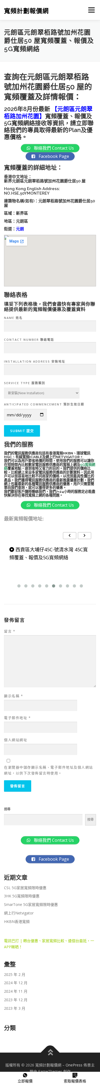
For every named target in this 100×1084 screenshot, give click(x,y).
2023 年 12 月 (15, 999)
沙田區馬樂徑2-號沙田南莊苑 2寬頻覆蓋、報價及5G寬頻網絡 (47, 553)
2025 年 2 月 (14, 974)
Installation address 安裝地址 (34, 361)
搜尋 (7, 809)
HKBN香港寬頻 (17, 921)
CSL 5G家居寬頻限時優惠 (25, 887)
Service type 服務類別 (24, 383)
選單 (90, 10)
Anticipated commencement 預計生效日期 (44, 404)
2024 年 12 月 (15, 982)
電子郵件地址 (17, 717)
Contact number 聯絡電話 (29, 340)
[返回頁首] (50, 1052)
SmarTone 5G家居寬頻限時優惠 (31, 904)
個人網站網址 (15, 739)
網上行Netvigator (19, 912)
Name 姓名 (13, 318)
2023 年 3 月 (14, 1008)
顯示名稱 (13, 695)
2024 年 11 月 (15, 991)
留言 (9, 631)
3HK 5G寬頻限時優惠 (21, 895)
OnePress (74, 1064)
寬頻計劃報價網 (26, 10)
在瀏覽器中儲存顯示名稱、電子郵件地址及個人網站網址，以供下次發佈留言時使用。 (48, 770)
